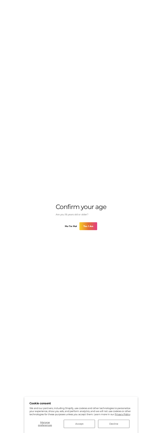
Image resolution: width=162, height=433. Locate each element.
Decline (112, 423)
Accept (78, 423)
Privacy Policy (122, 414)
